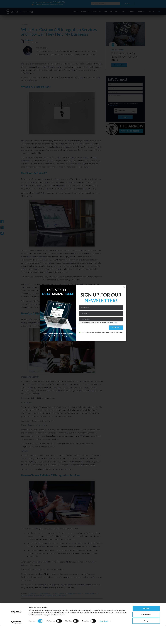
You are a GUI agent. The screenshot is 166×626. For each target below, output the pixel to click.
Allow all (146, 608)
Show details (104, 621)
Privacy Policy (113, 322)
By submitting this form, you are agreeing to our (98, 322)
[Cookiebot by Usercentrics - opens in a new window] (16, 622)
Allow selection (146, 614)
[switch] (59, 621)
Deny (146, 621)
